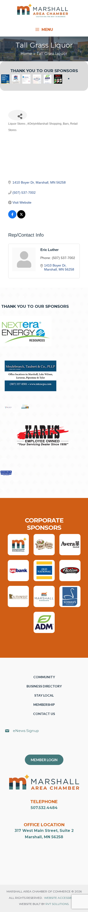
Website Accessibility (61, 898)
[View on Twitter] (21, 217)
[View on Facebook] (12, 217)
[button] (46, 746)
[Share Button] (17, 115)
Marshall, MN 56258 (44, 837)
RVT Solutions (57, 904)
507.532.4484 (44, 807)
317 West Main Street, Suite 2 (44, 830)
